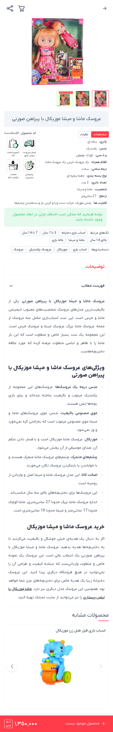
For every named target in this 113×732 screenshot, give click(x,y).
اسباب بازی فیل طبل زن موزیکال (80, 630)
